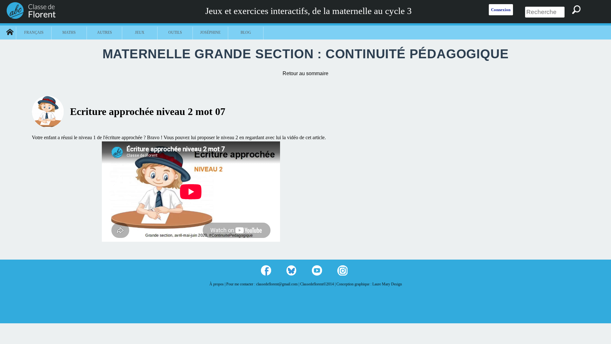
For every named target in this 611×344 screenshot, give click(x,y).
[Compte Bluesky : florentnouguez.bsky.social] (291, 270)
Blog (246, 32)
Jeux (139, 32)
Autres (104, 32)
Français (34, 32)
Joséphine (210, 32)
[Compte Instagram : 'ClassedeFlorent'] (342, 270)
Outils (175, 32)
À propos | (217, 284)
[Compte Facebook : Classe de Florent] (266, 270)
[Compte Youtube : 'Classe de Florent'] (317, 270)
